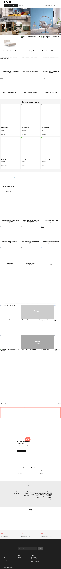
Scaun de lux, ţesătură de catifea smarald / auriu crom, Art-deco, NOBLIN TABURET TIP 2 (30, 221)
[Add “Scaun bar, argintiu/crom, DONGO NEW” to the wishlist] (39, 79)
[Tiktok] (8, 561)
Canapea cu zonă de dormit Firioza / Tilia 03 (10, 92)
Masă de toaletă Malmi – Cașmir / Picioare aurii (51, 241)
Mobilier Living (4, 127)
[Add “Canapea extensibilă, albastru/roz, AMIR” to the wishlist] (59, 207)
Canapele (2, 130)
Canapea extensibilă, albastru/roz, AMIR (51, 220)
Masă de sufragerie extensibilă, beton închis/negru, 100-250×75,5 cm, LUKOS (51, 51)
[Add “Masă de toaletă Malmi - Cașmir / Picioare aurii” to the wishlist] (59, 228)
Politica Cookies (33, 560)
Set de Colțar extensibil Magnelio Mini (10, 323)
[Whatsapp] (9, 561)
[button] (10, 49)
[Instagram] (6, 561)
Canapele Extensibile (32, 495)
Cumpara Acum (8, 191)
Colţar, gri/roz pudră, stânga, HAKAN (51, 92)
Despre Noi (19, 557)
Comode (2, 131)
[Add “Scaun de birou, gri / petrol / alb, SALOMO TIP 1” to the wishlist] (59, 249)
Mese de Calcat (44, 161)
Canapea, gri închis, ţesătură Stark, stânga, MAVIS (10, 309)
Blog (18, 558)
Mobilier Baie (24, 159)
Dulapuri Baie (23, 164)
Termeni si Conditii (34, 558)
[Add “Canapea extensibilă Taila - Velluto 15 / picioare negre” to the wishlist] (39, 58)
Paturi (22, 133)
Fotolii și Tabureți (49, 498)
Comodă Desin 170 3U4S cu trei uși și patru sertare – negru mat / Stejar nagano (10, 341)
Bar (42, 130)
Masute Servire (44, 134)
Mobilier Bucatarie (45, 127)
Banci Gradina (3, 164)
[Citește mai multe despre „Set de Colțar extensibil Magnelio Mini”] (9, 328)
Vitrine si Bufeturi (44, 131)
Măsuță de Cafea (43, 497)
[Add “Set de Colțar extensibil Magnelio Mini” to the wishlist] (11, 328)
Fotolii (2, 133)
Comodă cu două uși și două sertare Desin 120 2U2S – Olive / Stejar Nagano (10, 354)
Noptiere (23, 131)
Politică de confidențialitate (35, 561)
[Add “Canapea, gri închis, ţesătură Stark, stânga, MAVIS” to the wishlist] (11, 315)
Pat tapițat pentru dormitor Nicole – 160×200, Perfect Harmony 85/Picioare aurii (10, 72)
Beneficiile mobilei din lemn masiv (11, 524)
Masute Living (3, 134)
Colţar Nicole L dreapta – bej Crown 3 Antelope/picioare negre (30, 324)
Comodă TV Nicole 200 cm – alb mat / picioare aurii (30, 353)
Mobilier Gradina (4, 159)
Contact (19, 560)
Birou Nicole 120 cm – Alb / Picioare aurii (30, 411)
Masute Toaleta (24, 130)
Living (16, 493)
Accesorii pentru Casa (46, 159)
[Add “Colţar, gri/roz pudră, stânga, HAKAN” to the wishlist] (59, 79)
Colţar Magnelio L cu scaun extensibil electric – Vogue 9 (10, 242)
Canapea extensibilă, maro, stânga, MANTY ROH (47, 324)
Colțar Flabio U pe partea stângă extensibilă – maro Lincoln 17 (30, 242)
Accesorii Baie (23, 161)
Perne (42, 164)
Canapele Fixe (38, 498)
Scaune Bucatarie (44, 133)
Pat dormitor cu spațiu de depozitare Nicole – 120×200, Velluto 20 (10, 263)
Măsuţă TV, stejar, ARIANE (47, 353)
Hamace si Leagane (4, 165)
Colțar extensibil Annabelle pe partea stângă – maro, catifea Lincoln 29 (10, 221)
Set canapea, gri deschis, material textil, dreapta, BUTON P (51, 72)
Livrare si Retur (33, 557)
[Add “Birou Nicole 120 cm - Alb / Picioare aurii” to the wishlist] (59, 410)
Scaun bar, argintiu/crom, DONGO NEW (30, 92)
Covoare (43, 165)
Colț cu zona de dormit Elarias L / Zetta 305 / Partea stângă (30, 51)
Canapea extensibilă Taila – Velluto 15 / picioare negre (30, 72)
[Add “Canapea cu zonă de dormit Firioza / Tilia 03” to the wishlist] (18, 79)
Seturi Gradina (3, 161)
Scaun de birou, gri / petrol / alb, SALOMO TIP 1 (51, 262)
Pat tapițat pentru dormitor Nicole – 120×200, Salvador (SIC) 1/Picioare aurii (10, 51)
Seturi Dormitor (24, 134)
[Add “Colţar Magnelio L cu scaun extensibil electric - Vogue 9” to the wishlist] (18, 228)
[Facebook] (5, 561)
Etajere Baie (23, 165)
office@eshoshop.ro (8, 557)
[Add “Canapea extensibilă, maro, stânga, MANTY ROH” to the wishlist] (48, 328)
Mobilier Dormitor (25, 127)
